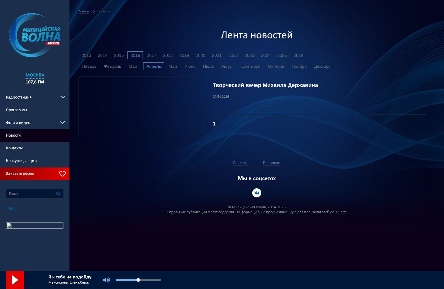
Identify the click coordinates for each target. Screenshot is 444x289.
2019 (184, 55)
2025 (282, 55)
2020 (200, 55)
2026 (298, 55)
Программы (16, 110)
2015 (119, 55)
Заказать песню (20, 173)
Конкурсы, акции (21, 161)
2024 (266, 55)
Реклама (241, 163)
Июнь (190, 66)
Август (227, 66)
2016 (135, 55)
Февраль (112, 66)
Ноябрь (299, 66)
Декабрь (322, 66)
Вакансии (272, 163)
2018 (168, 55)
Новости (13, 135)
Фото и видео (18, 123)
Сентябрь (250, 66)
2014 (103, 55)
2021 (217, 55)
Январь (89, 66)
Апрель (153, 66)
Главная (84, 11)
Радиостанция (19, 97)
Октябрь (276, 66)
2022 (233, 55)
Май (173, 66)
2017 (151, 55)
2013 (86, 55)
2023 (249, 55)
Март (134, 66)
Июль (208, 66)
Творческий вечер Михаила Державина (265, 85)
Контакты (14, 148)
